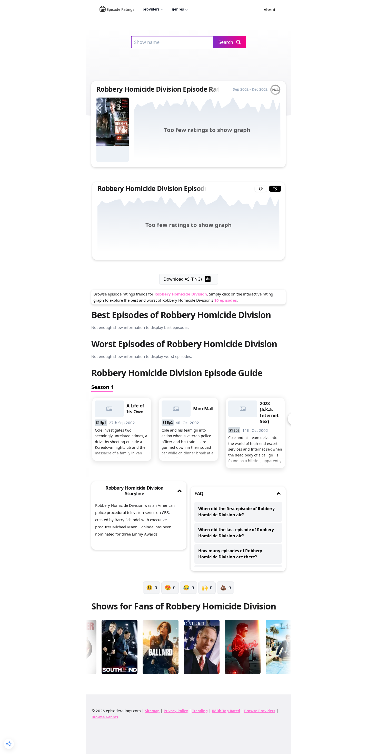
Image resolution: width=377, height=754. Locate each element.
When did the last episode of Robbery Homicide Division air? (236, 533)
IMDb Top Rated (226, 710)
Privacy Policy (176, 710)
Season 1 (102, 387)
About (269, 10)
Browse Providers (259, 710)
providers (151, 9)
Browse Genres (105, 716)
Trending (200, 710)
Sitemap (152, 710)
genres (178, 9)
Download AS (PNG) (183, 279)
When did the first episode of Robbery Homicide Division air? (236, 512)
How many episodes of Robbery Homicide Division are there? (230, 554)
